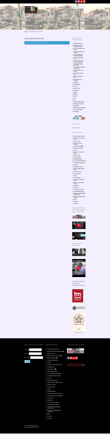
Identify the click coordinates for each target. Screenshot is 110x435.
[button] (79, 252)
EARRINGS (75, 92)
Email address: (27, 357)
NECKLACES (76, 94)
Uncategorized (76, 105)
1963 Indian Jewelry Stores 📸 (79, 136)
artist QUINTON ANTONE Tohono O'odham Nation (79, 67)
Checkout (67, 7)
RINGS (75, 99)
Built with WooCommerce (34, 426)
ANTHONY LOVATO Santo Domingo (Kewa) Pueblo (78, 46)
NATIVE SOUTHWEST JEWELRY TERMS (54, 382)
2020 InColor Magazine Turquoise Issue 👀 (55, 351)
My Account (76, 164)
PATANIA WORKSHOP (77, 177)
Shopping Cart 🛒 (61, 7)
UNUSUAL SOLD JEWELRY (78, 109)
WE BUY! (41, 18)
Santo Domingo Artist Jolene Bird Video (55, 395)
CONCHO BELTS (76, 90)
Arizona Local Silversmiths (78, 148)
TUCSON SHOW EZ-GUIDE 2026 (51, 18)
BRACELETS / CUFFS (77, 88)
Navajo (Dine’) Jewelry (77, 171)
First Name (27, 349)
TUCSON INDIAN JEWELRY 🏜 (42, 22)
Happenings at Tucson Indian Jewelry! (54, 364)
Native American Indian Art (78, 166)
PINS (74, 97)
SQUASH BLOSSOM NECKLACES (79, 101)
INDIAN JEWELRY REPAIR (29, 22)
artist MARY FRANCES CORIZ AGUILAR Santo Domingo (78, 61)
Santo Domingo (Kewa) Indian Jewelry (54, 393)
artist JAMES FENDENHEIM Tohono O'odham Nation (78, 55)
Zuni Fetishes (76, 201)
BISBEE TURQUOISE (77, 84)
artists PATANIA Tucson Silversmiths (78, 80)
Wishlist (75, 199)
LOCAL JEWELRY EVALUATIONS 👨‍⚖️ (56, 22)
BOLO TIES (75, 86)
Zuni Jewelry (76, 203)
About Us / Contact (53, 7)
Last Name (27, 353)
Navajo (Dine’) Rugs (77, 173)
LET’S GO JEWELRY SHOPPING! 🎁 (31, 18)
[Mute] (82, 254)
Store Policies (76, 187)
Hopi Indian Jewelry (77, 155)
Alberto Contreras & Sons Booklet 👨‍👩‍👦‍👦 (54, 355)
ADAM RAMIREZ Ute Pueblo (78, 43)
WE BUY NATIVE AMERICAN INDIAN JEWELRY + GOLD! (79, 194)
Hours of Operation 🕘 (78, 156)
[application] (78, 252)
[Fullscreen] (84, 254)
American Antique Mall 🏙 (78, 146)
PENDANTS (75, 95)
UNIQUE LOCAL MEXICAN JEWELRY (79, 107)
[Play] (73, 254)
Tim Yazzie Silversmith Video (79, 189)
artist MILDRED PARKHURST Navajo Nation (78, 64)
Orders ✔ (75, 175)
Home (27, 31)
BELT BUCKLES (76, 82)
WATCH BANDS (76, 111)
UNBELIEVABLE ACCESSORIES (79, 103)
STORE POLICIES (28, 27)
